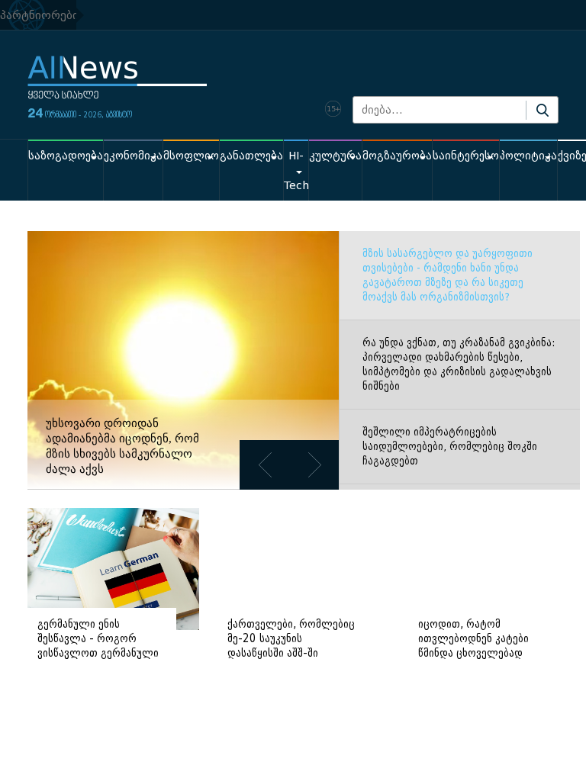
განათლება (251, 155)
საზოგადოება (65, 155)
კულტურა (335, 155)
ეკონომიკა (133, 155)
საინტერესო (466, 155)
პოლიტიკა (528, 155)
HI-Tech (296, 170)
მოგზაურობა (397, 155)
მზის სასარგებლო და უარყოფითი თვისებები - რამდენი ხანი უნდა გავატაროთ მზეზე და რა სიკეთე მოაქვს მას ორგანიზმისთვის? (447, 275)
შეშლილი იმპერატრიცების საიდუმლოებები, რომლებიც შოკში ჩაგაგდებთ (449, 447)
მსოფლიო (191, 155)
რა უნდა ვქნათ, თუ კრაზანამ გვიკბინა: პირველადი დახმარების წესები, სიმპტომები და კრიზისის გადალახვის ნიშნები (458, 364)
